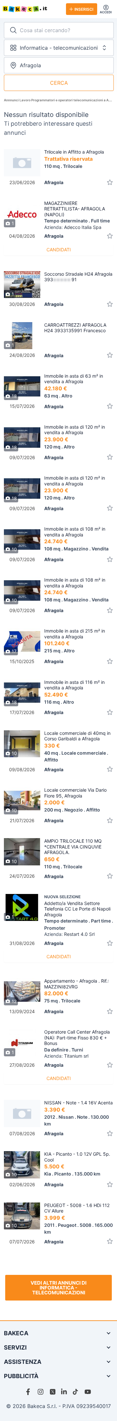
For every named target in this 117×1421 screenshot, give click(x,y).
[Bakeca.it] (32, 9)
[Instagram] (41, 1392)
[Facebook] (29, 1392)
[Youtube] (87, 1392)
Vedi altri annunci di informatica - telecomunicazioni (58, 1288)
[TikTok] (76, 1392)
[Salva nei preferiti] (110, 182)
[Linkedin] (64, 1392)
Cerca (59, 83)
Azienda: (72, 227)
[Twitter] (52, 1392)
